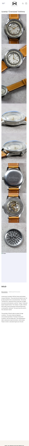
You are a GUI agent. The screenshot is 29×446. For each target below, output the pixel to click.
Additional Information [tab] (14, 291)
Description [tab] (4, 291)
